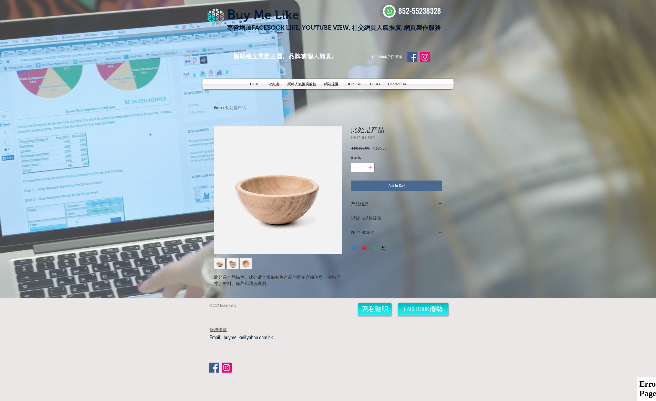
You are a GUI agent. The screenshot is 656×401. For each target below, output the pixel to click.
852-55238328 (419, 10)
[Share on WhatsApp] (374, 248)
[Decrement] (355, 167)
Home (218, 107)
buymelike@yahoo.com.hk (248, 337)
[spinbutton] (362, 167)
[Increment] (370, 167)
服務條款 (218, 329)
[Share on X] (384, 248)
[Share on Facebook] (354, 248)
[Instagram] (425, 57)
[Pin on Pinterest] (364, 248)
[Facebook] (412, 57)
